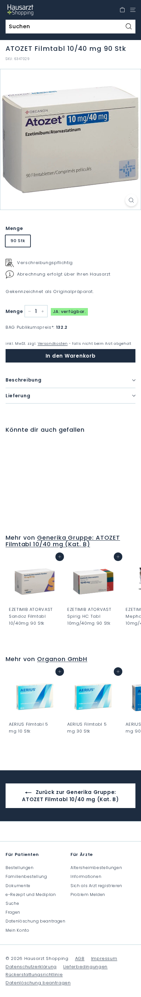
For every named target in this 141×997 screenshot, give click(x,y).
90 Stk (17, 241)
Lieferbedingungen (85, 967)
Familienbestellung (26, 876)
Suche (12, 903)
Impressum (104, 958)
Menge (14, 228)
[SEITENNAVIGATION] (133, 9)
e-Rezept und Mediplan (31, 894)
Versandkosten (53, 343)
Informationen (85, 876)
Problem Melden (87, 894)
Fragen (13, 912)
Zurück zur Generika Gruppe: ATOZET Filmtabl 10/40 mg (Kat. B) (70, 796)
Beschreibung (23, 380)
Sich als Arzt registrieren (96, 885)
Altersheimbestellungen (96, 867)
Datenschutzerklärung (31, 967)
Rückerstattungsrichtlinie (34, 974)
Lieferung (18, 395)
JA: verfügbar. (69, 311)
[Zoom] (131, 200)
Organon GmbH (62, 659)
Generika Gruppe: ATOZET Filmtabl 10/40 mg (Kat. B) (63, 540)
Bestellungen (20, 867)
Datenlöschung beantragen (36, 921)
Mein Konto (18, 930)
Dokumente (18, 885)
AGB (80, 958)
